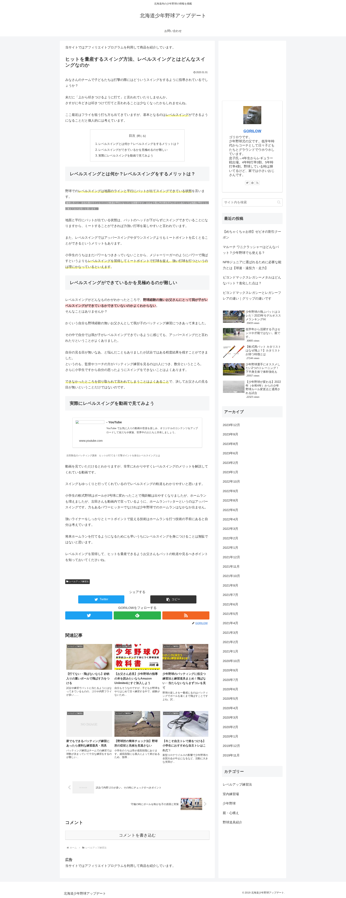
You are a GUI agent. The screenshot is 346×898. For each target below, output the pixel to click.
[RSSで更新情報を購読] (185, 615)
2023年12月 (231, 425)
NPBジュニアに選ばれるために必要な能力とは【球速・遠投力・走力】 (252, 265)
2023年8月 (230, 444)
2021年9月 (230, 585)
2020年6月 (230, 689)
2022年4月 (230, 519)
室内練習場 (231, 794)
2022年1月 (230, 547)
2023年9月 (230, 434)
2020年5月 (230, 698)
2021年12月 (231, 557)
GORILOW (252, 131)
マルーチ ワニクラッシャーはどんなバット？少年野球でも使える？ (251, 250)
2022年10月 (231, 481)
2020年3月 (230, 717)
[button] (173, 599)
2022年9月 (230, 491)
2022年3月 (230, 529)
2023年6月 (230, 453)
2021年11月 (231, 566)
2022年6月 (230, 510)
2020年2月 (230, 727)
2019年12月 (231, 746)
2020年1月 (230, 736)
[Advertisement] (252, 69)
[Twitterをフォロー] (88, 615)
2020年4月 (230, 708)
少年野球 (229, 803)
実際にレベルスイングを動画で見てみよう (125, 155)
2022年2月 (230, 538)
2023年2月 (230, 463)
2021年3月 (230, 632)
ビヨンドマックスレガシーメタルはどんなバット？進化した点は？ (252, 280)
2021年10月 (231, 576)
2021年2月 (230, 642)
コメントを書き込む (137, 835)
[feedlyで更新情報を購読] (137, 615)
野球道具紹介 (232, 822)
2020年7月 (230, 680)
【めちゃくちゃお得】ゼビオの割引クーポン (252, 234)
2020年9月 (230, 670)
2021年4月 (230, 623)
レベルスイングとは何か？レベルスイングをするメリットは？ (138, 143)
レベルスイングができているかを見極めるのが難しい (133, 149)
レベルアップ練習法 (79, 581)
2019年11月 (231, 755)
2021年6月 (230, 604)
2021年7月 (230, 595)
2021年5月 (230, 614)
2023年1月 (230, 472)
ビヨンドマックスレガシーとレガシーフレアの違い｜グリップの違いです (252, 295)
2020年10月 (231, 661)
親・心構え (231, 813)
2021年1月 (230, 651)
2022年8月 (230, 500)
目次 (132, 135)
